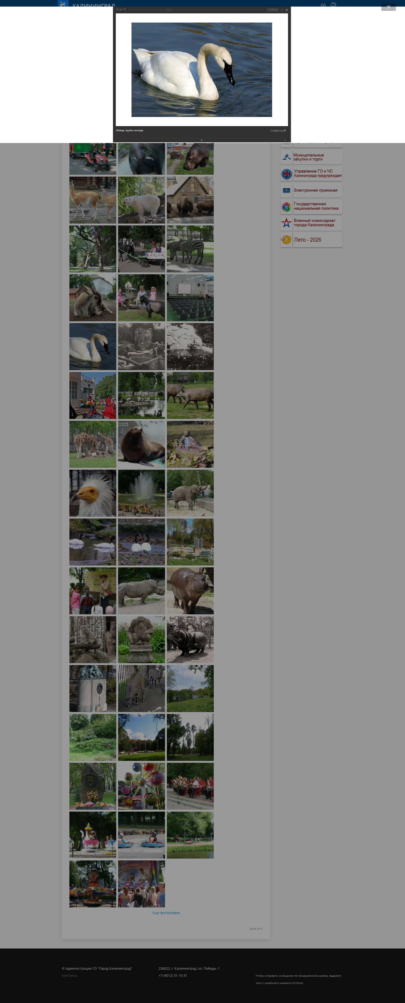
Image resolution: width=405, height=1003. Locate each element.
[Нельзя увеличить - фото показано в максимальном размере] (282, 10)
